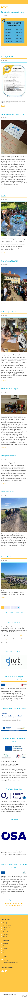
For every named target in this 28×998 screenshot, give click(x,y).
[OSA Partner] (14, 835)
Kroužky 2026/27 (7, 57)
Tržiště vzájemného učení (9, 312)
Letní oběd (4, 196)
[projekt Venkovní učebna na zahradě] (14, 721)
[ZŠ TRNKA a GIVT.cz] (14, 661)
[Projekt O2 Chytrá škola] (14, 795)
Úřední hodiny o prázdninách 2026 (12, 12)
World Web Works (24, 996)
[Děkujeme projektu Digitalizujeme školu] (14, 752)
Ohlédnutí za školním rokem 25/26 (12, 114)
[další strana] (15, 607)
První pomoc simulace (8, 455)
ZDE (21, 635)
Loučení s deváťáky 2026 (9, 261)
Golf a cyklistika (6, 557)
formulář (8, 639)
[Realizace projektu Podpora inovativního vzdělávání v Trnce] (14, 684)
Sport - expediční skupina (9, 388)
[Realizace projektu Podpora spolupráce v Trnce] (14, 872)
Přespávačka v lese (7, 492)
